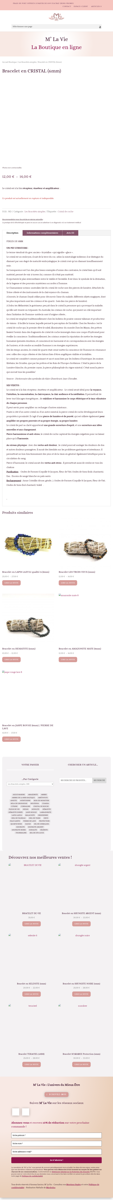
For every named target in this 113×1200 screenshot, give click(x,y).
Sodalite (33, 830)
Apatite (13, 800)
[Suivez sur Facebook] (15, 1112)
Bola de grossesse (19, 803)
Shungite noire (19, 830)
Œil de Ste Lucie (37, 833)
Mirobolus (50, 1188)
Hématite (47, 809)
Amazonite (33, 795)
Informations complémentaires (42, 233)
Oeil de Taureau (18, 818)
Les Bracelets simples (27, 62)
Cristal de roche (65, 211)
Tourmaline (21, 833)
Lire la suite (11, 583)
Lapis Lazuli (17, 815)
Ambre (44, 795)
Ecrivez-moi (57, 1094)
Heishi (25, 809)
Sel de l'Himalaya (41, 824)
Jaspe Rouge (31, 812)
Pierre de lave (29, 821)
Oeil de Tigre (34, 818)
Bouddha (35, 803)
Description (12, 233)
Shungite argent (35, 827)
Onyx (46, 818)
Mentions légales (73, 1185)
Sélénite (44, 830)
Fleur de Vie (14, 809)
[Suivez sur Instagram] (25, 1112)
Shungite (20, 827)
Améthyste (43, 798)
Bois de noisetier (41, 800)
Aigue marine (19, 795)
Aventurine (25, 800)
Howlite (35, 809)
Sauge (28, 824)
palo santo (15, 821)
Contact (67, 6)
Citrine (14, 806)
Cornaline (25, 806)
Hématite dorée (16, 812)
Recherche (99, 780)
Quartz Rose (16, 824)
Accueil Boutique (9, 62)
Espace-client (81, 6)
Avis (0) (70, 233)
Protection (44, 821)
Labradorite (45, 812)
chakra (45, 803)
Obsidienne (43, 815)
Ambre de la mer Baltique (23, 798)
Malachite (30, 815)
